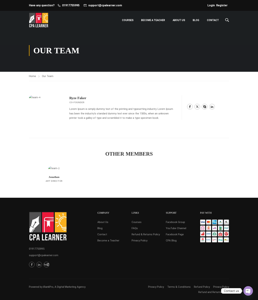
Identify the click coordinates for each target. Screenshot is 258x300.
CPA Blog (171, 240)
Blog (196, 20)
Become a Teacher (153, 20)
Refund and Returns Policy (213, 292)
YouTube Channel (176, 228)
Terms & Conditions (179, 286)
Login (211, 5)
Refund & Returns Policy (146, 234)
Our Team (47, 76)
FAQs (135, 228)
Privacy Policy (139, 240)
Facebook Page (175, 234)
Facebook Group (175, 222)
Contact (213, 20)
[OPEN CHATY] (248, 291)
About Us (179, 20)
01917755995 (71, 5)
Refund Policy (202, 286)
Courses (127, 20)
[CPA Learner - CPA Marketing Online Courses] (38, 20)
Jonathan (54, 177)
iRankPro (48, 286)
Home (32, 76)
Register (222, 5)
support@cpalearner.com (105, 5)
